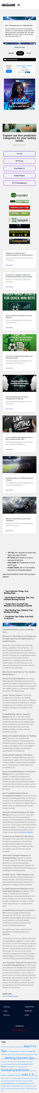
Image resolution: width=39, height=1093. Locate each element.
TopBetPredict (29, 1007)
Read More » (10, 265)
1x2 (2, 1047)
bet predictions (29, 1054)
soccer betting (34, 1078)
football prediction (23, 1066)
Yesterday (6, 1007)
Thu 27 (20, 53)
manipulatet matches (14, 1075)
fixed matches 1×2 (13, 1066)
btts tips (28, 1058)
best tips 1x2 (8, 1054)
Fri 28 (28, 53)
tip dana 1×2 (23, 1088)
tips (28, 1088)
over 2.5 (27, 1074)
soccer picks (19, 1081)
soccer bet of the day (17, 1078)
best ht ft (25, 1051)
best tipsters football (19, 1054)
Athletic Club (19, 1047)
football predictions (15, 1070)
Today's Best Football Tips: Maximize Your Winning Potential (18, 605)
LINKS (27, 1015)
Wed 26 (11, 53)
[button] (18, 5)
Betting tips (13, 1058)
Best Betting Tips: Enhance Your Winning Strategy (18, 611)
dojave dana (21, 1061)
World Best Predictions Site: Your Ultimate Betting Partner (19, 598)
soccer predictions (8, 1083)
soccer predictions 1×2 (22, 1083)
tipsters (32, 1088)
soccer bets (26, 1078)
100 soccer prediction (9, 1047)
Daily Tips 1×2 (14, 1061)
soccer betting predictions (8, 1081)
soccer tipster (9, 1088)
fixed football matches (13, 1064)
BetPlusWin (28, 1011)
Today (5, 1011)
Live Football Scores (10, 996)
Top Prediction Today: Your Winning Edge (16, 592)
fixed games (24, 1064)
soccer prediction (26, 832)
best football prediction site (14, 1051)
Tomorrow (6, 1015)
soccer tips (29, 1086)
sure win (17, 1088)
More (9, 71)
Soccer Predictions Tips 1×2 (17, 1086)
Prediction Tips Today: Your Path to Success (18, 617)
